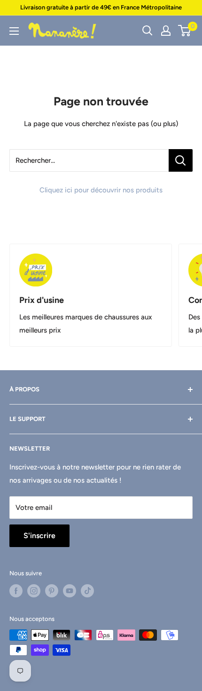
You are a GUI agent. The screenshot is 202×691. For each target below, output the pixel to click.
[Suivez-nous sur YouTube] (69, 590)
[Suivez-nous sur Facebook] (16, 590)
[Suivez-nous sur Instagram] (33, 590)
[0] (185, 30)
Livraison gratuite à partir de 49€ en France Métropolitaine (101, 7)
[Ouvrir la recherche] (147, 30)
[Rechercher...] (181, 160)
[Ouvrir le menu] (14, 31)
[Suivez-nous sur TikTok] (87, 590)
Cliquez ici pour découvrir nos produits (101, 190)
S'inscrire (39, 535)
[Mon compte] (166, 30)
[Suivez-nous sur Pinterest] (51, 590)
